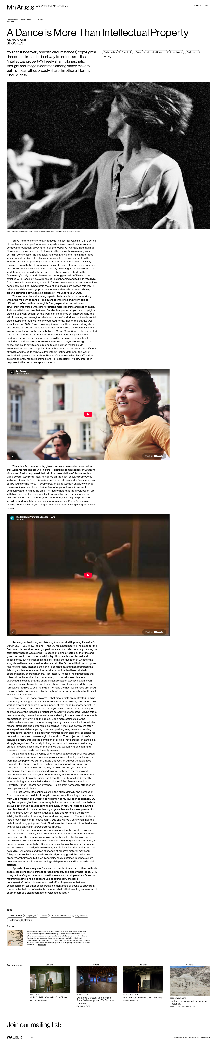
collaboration (110, 52)
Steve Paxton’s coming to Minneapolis (34, 240)
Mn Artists (20, 7)
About (33, 1037)
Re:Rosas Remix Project (65, 358)
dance (139, 52)
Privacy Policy (194, 1037)
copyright (126, 52)
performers (192, 52)
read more (42, 945)
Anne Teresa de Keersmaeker (73, 327)
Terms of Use (205, 1037)
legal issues (176, 52)
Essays (10, 19)
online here (28, 483)
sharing (107, 56)
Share (40, 19)
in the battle (38, 331)
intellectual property (156, 52)
